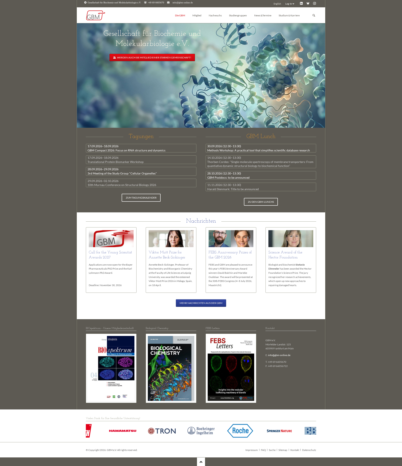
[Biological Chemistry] (171, 368)
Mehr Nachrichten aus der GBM (201, 303)
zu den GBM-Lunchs (261, 201)
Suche (272, 450)
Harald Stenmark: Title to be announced (233, 187)
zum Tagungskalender (141, 197)
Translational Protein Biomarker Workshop (116, 160)
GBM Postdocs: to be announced (228, 175)
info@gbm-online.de (183, 2)
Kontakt (294, 450)
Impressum (251, 450)
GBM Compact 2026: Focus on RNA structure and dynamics (126, 148)
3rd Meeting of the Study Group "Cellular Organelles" (122, 171)
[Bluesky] (308, 3)
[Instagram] (314, 3)
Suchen (314, 15)
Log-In (288, 3)
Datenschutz (309, 450)
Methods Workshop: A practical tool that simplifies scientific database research (258, 148)
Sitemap (282, 450)
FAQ (263, 450)
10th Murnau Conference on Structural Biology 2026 (122, 183)
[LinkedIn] (301, 3)
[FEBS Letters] (231, 368)
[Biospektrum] (111, 368)
